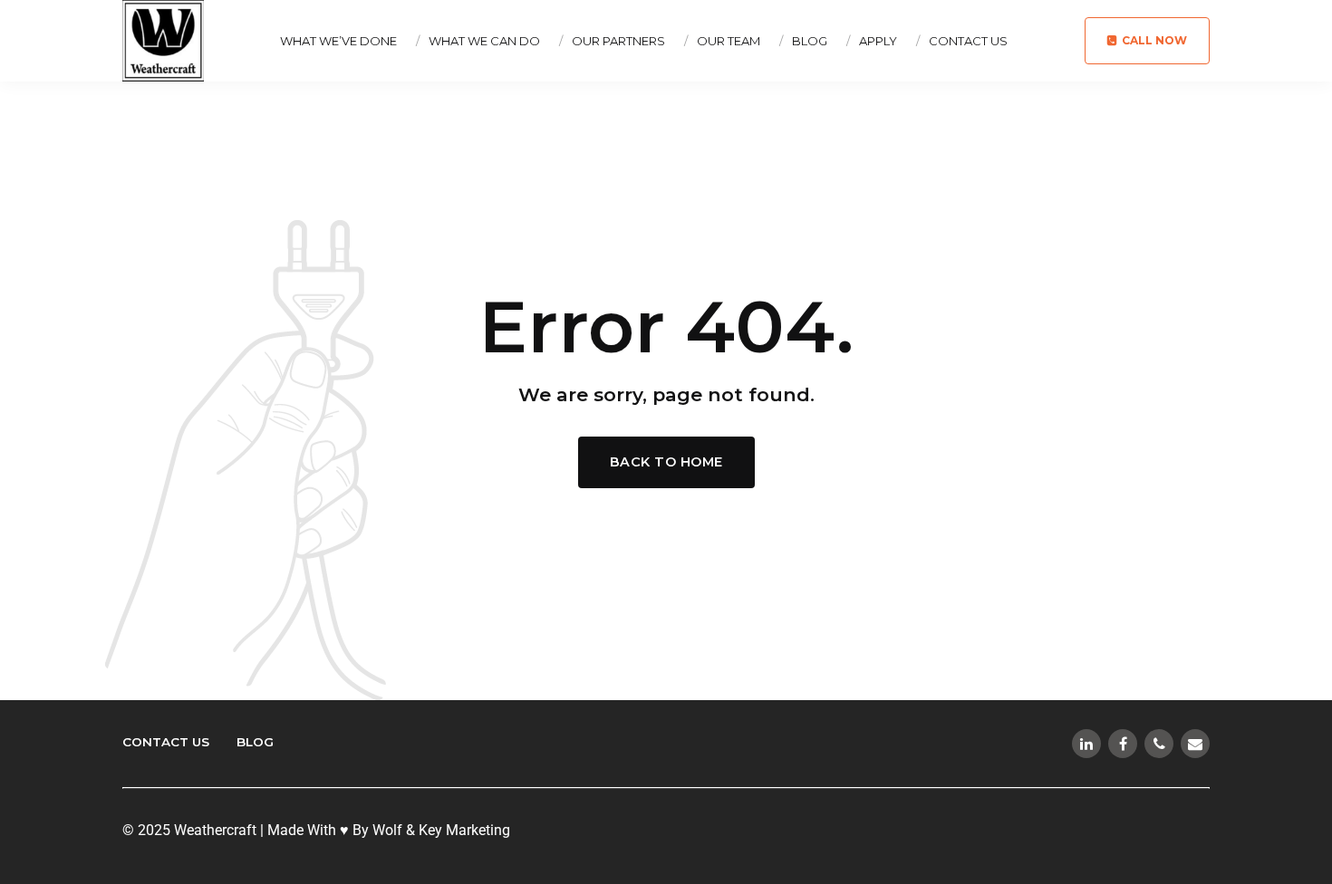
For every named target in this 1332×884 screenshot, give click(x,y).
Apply (878, 41)
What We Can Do (484, 41)
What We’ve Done (338, 41)
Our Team (728, 41)
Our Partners (618, 41)
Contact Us (968, 41)
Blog (809, 41)
